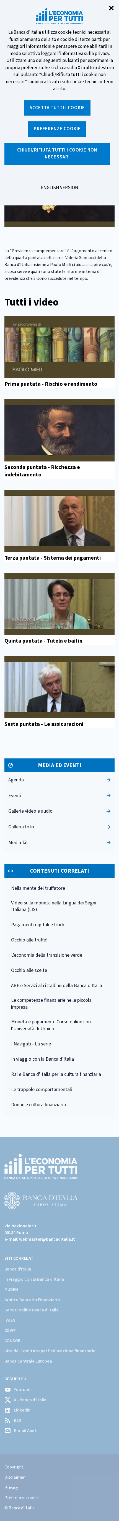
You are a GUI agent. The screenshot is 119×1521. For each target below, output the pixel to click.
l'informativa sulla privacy (83, 53)
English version (59, 190)
